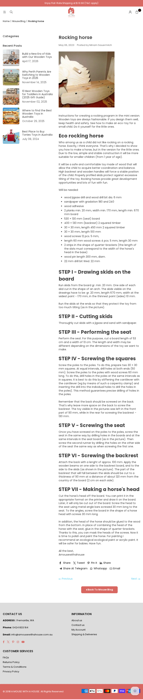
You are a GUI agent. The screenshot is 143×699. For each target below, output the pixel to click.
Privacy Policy (11, 671)
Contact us (78, 625)
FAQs (6, 657)
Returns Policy (11, 662)
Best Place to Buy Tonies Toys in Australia (37, 133)
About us (77, 620)
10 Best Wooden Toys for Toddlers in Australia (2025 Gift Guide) (37, 94)
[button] (137, 12)
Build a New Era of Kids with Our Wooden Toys (37, 55)
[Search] (11, 12)
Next (134, 579)
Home (6, 21)
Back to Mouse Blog (100, 589)
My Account (78, 629)
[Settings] (130, 12)
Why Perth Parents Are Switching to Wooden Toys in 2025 (36, 75)
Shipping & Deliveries (84, 634)
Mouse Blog (19, 21)
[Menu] (4, 12)
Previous (67, 579)
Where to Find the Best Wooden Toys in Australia (37, 113)
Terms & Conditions (14, 667)
